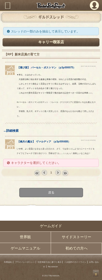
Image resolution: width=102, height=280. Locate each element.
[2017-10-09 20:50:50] (88, 140)
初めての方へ (76, 248)
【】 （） (46, 67)
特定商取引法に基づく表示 (49, 262)
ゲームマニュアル (25, 248)
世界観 (25, 237)
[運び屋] (10, 73)
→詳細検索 (11, 130)
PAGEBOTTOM (96, 273)
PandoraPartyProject (51, 5)
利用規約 (8, 262)
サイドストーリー (76, 237)
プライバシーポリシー (25, 262)
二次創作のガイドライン (75, 262)
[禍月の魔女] (10, 147)
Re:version (53, 266)
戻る (51, 192)
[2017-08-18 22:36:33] (88, 66)
